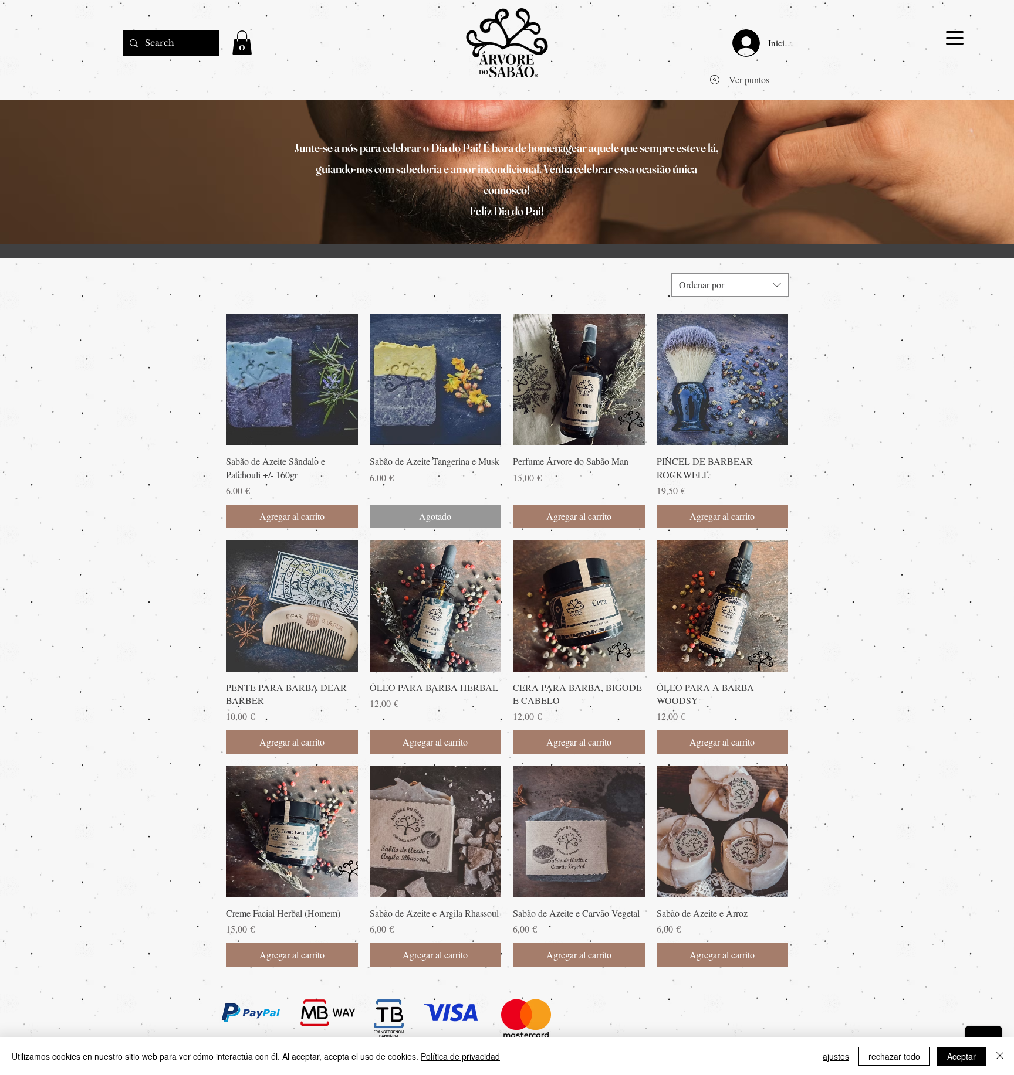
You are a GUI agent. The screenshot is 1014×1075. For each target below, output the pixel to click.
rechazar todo (894, 1056)
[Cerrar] (1000, 1056)
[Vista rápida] (292, 380)
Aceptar (961, 1056)
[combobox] (730, 285)
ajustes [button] (836, 1056)
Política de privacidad (460, 1056)
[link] (242, 42)
